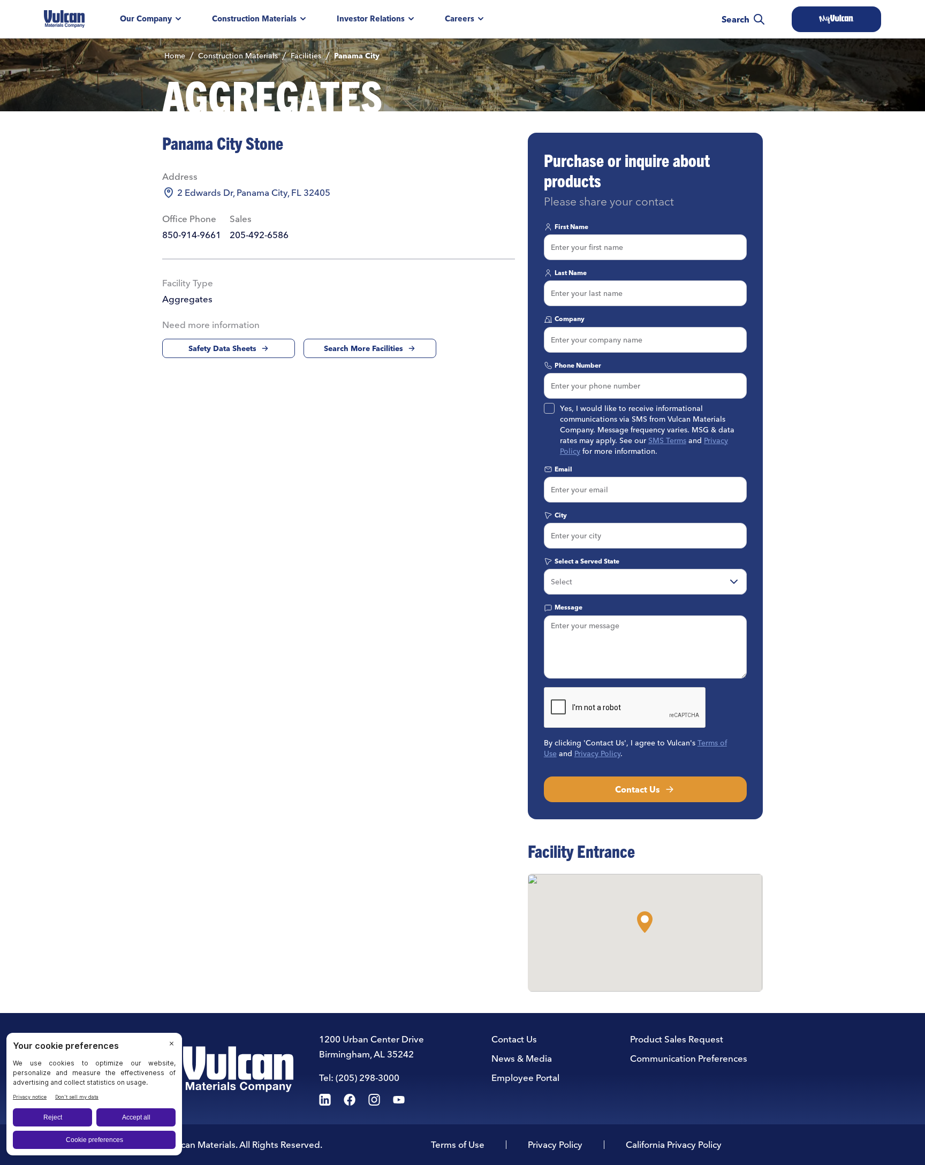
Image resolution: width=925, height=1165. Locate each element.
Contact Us (637, 789)
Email (563, 469)
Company (570, 319)
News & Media (521, 1058)
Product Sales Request (676, 1039)
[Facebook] (349, 1100)
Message (568, 607)
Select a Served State (587, 561)
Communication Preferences (688, 1058)
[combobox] (645, 582)
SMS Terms (667, 440)
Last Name (571, 273)
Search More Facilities (363, 348)
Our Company (146, 19)
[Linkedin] (325, 1100)
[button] (645, 922)
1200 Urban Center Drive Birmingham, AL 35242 (371, 1046)
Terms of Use (457, 1144)
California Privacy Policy (674, 1144)
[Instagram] (374, 1100)
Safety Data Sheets (222, 348)
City (561, 515)
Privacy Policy (597, 753)
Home (174, 55)
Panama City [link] (357, 55)
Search (735, 19)
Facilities (306, 55)
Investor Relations (371, 19)
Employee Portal (525, 1077)
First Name (571, 227)
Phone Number (578, 365)
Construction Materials (254, 19)
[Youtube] (399, 1100)
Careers (459, 19)
